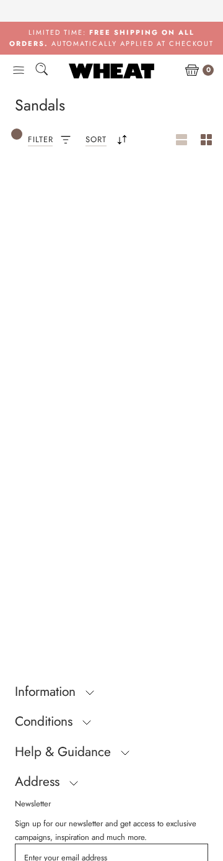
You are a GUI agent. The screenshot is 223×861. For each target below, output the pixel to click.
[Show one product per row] (181, 140)
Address (39, 781)
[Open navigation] (18, 71)
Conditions (45, 721)
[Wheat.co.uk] (111, 71)
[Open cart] (192, 71)
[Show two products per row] (206, 140)
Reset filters (58, 203)
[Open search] (41, 71)
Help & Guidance (65, 751)
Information (47, 691)
